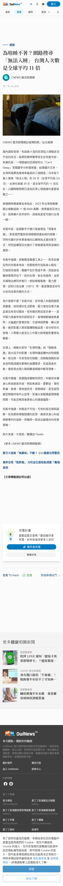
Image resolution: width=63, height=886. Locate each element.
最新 (7, 11)
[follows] (31, 4)
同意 (31, 869)
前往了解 (31, 878)
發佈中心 (36, 769)
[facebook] (5, 784)
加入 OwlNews (11, 769)
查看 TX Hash (11, 575)
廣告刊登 (36, 762)
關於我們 (7, 762)
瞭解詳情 (31, 554)
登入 (53, 4)
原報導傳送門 (49, 575)
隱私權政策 (40, 858)
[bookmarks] (37, 4)
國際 (30, 11)
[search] (58, 12)
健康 (19, 11)
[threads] (11, 784)
